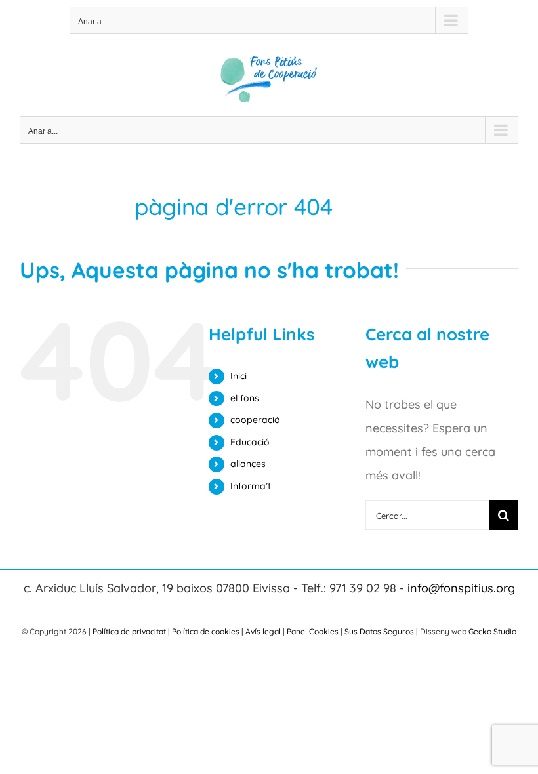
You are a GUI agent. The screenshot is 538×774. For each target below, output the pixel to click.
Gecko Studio (492, 631)
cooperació (255, 420)
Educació (250, 442)
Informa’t (250, 486)
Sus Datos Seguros (379, 631)
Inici (238, 376)
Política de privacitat (129, 631)
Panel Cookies (313, 631)
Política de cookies (205, 631)
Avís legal (263, 631)
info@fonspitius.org (461, 588)
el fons (244, 398)
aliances (248, 464)
